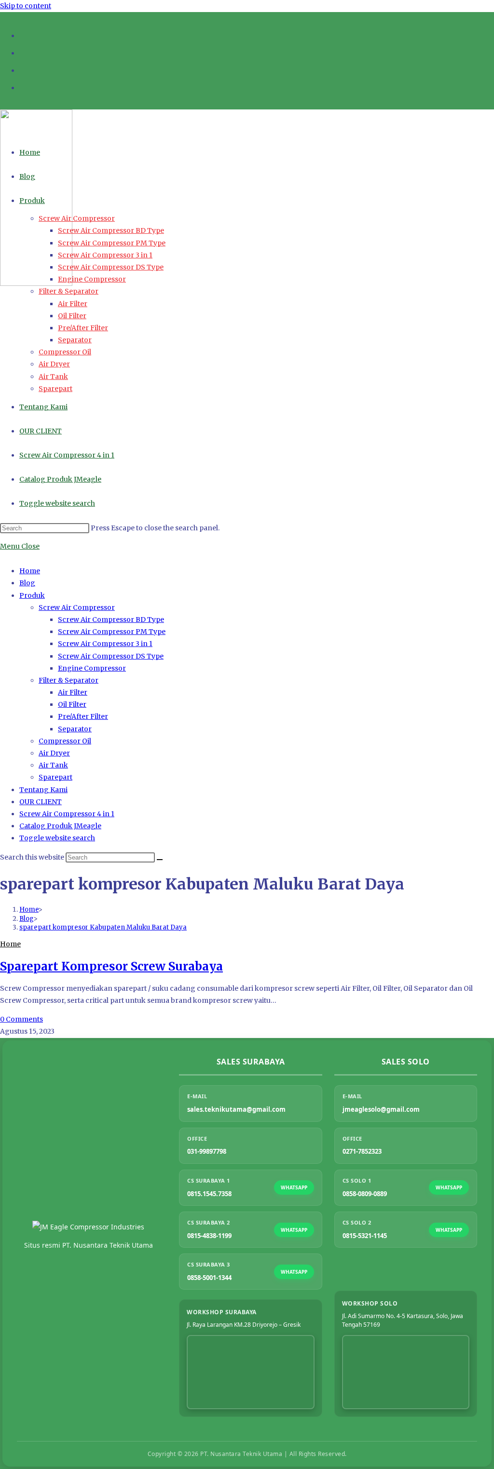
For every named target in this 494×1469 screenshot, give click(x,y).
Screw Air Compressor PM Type (111, 631)
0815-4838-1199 (209, 1235)
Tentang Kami (43, 789)
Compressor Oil (65, 741)
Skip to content (25, 5)
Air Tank (53, 765)
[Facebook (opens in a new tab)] (24, 34)
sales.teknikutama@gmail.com (236, 1109)
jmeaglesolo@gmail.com (381, 1109)
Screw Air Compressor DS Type (111, 656)
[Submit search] (159, 860)
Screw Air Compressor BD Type (111, 619)
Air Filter (72, 692)
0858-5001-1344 (209, 1277)
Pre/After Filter (83, 716)
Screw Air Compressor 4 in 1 (66, 813)
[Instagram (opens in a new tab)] (24, 52)
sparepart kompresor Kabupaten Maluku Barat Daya (103, 927)
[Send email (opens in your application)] (24, 87)
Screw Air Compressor (77, 607)
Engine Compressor (92, 668)
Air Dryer (54, 753)
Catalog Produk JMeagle (60, 826)
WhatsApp (294, 1187)
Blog (27, 583)
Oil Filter (72, 704)
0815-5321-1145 (365, 1235)
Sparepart (55, 777)
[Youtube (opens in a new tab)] (24, 69)
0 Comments (21, 1019)
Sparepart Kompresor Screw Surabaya (111, 966)
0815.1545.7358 (209, 1193)
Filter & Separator (68, 680)
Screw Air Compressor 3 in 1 (105, 643)
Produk (32, 595)
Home (29, 570)
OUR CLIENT (40, 801)
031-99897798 (206, 1151)
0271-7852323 (362, 1151)
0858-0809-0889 (365, 1193)
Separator (75, 729)
